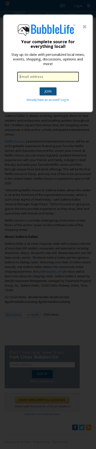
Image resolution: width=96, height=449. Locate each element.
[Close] (84, 27)
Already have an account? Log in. (48, 100)
